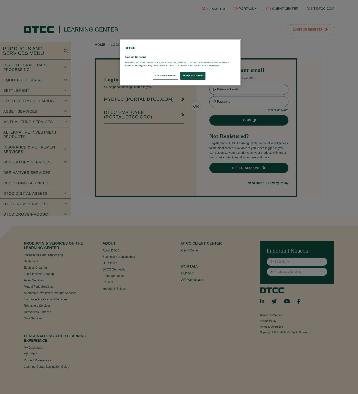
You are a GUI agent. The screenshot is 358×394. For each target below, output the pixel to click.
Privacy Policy (228, 65)
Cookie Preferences (165, 75)
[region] (180, 62)
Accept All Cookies (193, 75)
